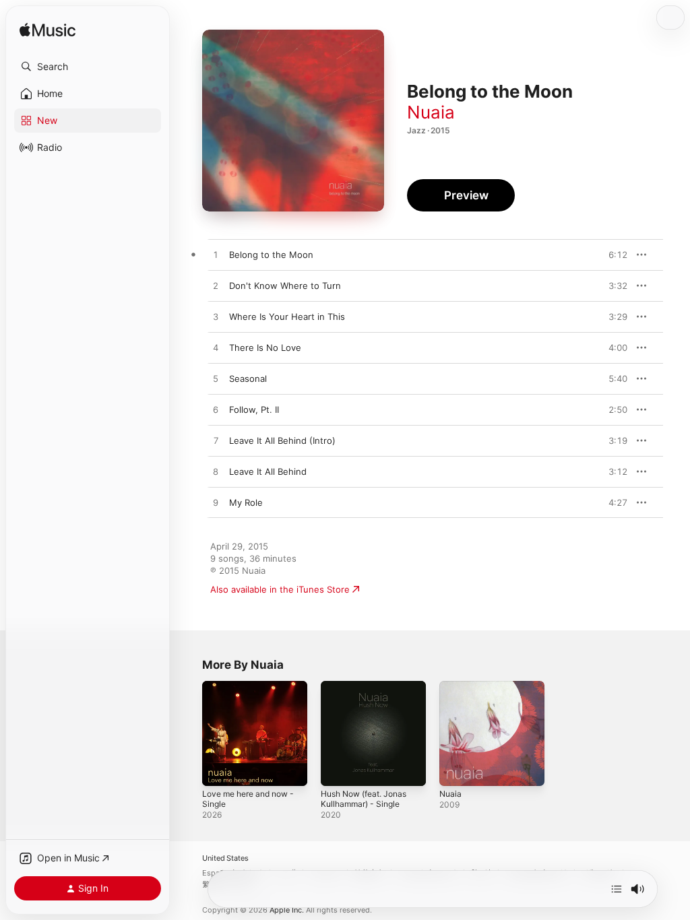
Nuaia (431, 112)
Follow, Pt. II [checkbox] (254, 409)
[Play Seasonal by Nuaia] (215, 379)
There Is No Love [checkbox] (265, 347)
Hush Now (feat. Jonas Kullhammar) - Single (363, 799)
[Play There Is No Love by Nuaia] (215, 348)
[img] (47, 30)
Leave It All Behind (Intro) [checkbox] (282, 440)
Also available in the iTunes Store (280, 589)
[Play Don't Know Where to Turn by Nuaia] (215, 286)
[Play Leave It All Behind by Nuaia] (215, 472)
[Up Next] (616, 889)
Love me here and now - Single (248, 799)
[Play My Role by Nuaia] (215, 503)
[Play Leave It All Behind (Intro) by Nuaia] (215, 441)
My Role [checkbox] (246, 502)
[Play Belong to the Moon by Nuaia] (215, 255)
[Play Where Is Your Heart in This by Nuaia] (215, 317)
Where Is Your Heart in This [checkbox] (287, 316)
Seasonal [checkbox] (248, 378)
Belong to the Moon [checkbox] (271, 254)
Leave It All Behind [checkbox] (268, 471)
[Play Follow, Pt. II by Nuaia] (215, 410)
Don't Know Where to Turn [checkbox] (285, 285)
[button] (87, 66)
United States (225, 858)
